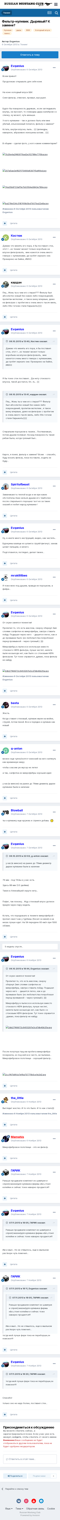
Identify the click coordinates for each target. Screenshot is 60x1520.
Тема (19, 1508)
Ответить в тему (30, 54)
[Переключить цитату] (7, 341)
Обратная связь (35, 1508)
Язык (8, 1508)
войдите (16, 1437)
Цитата (13, 223)
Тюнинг (24, 44)
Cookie (51, 1508)
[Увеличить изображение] (25, 154)
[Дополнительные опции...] (54, 68)
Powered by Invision (30, 1515)
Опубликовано (26, 69)
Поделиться (15, 1476)
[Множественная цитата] (5, 223)
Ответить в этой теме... (22, 1459)
